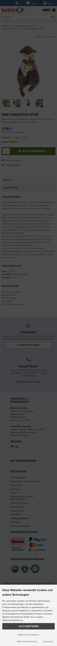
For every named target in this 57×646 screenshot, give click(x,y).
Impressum (48, 641)
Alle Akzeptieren (28, 626)
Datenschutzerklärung (27, 641)
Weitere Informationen (28, 634)
